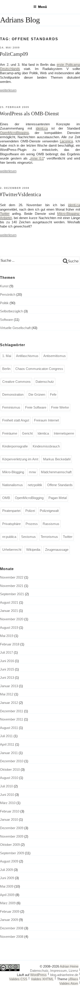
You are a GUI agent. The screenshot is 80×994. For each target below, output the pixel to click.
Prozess (32, 524)
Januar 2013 (9, 686)
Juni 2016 (7, 661)
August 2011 (9, 728)
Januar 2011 (9, 753)
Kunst (4, 286)
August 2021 (9, 602)
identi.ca (42, 128)
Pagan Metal (57, 498)
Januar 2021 (9, 611)
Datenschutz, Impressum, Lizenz (54, 970)
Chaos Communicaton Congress (39, 369)
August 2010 (9, 778)
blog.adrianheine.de (64, 975)
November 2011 (11, 719)
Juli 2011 (6, 736)
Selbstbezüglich (11, 311)
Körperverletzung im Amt (20, 459)
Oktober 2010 (10, 769)
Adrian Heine (69, 966)
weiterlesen (8, 90)
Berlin (6, 369)
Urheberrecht (11, 549)
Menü (42, 7)
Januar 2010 (9, 819)
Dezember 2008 (11, 928)
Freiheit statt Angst (15, 420)
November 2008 (11, 936)
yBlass (73, 979)
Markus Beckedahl (56, 459)
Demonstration (13, 394)
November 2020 (11, 619)
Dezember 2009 (11, 828)
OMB (6, 498)
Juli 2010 (6, 786)
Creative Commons (16, 381)
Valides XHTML (42, 979)
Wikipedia (33, 549)
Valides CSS (18, 979)
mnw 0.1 (37, 158)
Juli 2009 (6, 870)
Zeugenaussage (56, 549)
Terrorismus (49, 537)
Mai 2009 (6, 886)
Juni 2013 (7, 677)
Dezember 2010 (11, 761)
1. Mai (6, 356)
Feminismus (11, 407)
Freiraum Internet (46, 420)
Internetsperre (64, 433)
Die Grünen (36, 394)
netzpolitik (35, 485)
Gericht (27, 433)
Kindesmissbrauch (46, 446)
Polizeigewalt (49, 511)
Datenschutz (45, 381)
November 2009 (11, 836)
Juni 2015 (7, 669)
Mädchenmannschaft (56, 472)
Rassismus (51, 524)
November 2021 (11, 586)
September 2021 (12, 594)
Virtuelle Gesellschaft (15, 328)
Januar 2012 (9, 703)
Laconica (66, 141)
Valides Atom (68, 983)
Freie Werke (60, 407)
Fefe (53, 394)
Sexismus (28, 537)
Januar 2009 (9, 920)
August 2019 (9, 627)
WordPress (38, 975)
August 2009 (9, 861)
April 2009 (7, 895)
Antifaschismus (27, 356)
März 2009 (8, 903)
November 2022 (11, 577)
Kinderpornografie (15, 446)
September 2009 (12, 853)
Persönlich (7, 294)
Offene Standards (60, 485)
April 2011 (7, 744)
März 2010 (8, 803)
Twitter (5, 214)
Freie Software (35, 407)
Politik (4, 303)
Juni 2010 (7, 794)
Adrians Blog (20, 20)
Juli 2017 (6, 652)
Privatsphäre (11, 524)
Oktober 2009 (10, 844)
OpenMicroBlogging (14, 133)
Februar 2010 (9, 811)
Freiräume (9, 433)
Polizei (30, 511)
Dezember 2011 (11, 711)
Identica (43, 433)
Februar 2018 (9, 644)
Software (6, 319)
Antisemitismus (54, 356)
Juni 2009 (7, 878)
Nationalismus (12, 485)
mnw (32, 472)
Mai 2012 (6, 694)
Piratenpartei (11, 511)
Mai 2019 (6, 636)
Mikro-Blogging (13, 472)
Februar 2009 (9, 911)
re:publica (9, 537)
